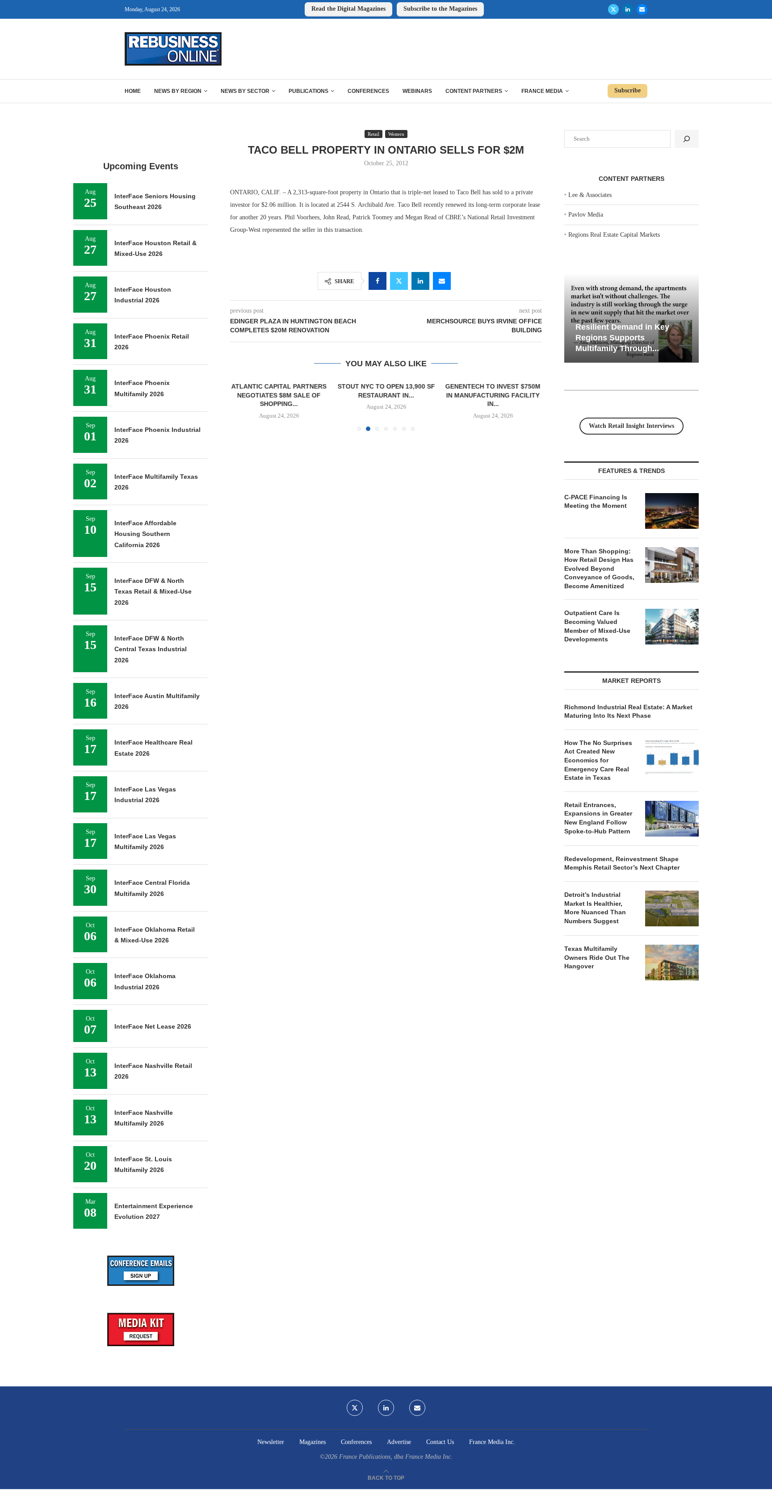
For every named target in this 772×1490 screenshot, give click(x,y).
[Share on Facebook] (377, 281)
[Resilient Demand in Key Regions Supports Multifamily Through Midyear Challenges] (631, 318)
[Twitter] (613, 9)
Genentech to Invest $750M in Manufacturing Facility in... (493, 395)
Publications (308, 91)
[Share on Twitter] (399, 281)
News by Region (177, 91)
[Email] (642, 9)
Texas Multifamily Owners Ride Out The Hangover (596, 957)
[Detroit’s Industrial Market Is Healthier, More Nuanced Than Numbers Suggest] (672, 908)
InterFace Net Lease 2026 (152, 1026)
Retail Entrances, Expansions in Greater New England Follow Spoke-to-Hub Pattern (598, 818)
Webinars (417, 91)
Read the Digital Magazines (348, 8)
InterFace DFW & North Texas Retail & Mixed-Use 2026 (153, 591)
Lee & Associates (590, 195)
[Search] (687, 139)
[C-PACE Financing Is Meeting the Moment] (672, 511)
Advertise (399, 1442)
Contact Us (440, 1442)
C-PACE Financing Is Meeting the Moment (595, 502)
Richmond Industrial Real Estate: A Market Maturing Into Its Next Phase (628, 711)
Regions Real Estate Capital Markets (614, 234)
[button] (242, 406)
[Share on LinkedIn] (420, 281)
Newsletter (270, 1442)
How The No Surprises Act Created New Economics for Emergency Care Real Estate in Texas (598, 760)
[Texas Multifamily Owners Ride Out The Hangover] (672, 962)
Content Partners (473, 91)
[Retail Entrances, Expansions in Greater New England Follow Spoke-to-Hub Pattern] (672, 819)
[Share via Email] (442, 281)
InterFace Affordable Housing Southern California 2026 (145, 533)
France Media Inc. (492, 1442)
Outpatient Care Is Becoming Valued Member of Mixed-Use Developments (597, 626)
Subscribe (627, 90)
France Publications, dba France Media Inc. (396, 1456)
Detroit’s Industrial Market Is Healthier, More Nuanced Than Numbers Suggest (595, 908)
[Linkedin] (627, 9)
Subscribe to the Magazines (440, 8)
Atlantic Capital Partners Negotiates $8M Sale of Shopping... (279, 395)
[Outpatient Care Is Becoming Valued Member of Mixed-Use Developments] (672, 627)
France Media (542, 91)
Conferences (368, 91)
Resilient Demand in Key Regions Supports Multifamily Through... (622, 337)
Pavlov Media (585, 214)
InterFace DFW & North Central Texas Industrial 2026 (150, 649)
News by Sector (245, 91)
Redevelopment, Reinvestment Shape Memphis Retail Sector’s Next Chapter (622, 863)
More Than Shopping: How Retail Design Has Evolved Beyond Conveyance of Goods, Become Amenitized (599, 569)
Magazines (312, 1442)
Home (133, 91)
